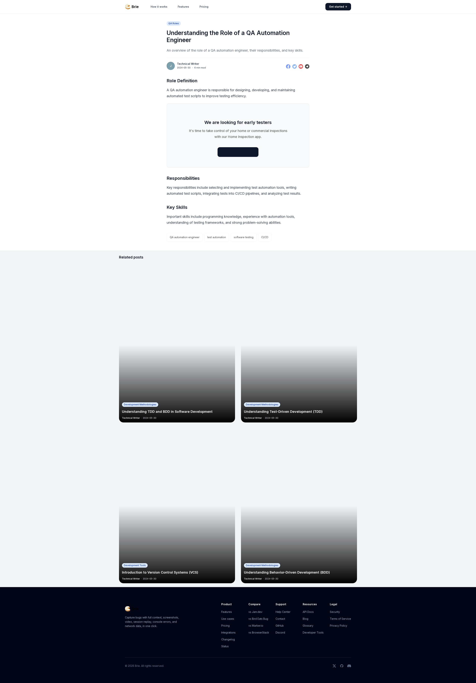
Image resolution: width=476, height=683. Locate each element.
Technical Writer (188, 64)
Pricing (204, 6)
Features (183, 6)
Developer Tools (313, 632)
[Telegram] (307, 66)
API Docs (308, 611)
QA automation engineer (185, 237)
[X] (334, 666)
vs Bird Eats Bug (258, 618)
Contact (280, 618)
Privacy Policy (338, 625)
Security (335, 611)
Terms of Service (340, 618)
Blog (305, 618)
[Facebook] (288, 66)
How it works (159, 6)
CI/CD (264, 237)
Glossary (308, 625)
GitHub (280, 625)
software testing (243, 237)
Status (225, 646)
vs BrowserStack (258, 632)
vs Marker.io (255, 625)
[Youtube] (301, 66)
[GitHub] (342, 666)
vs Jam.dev (255, 611)
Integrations (228, 632)
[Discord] (349, 666)
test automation (216, 237)
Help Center (283, 611)
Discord (280, 632)
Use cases (227, 618)
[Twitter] (294, 66)
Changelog (228, 639)
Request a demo (238, 152)
